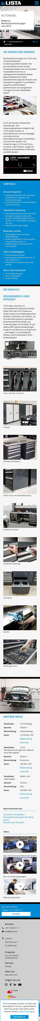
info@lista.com (11, 931)
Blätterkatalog (26, 739)
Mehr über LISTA (11, 975)
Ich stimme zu (19, 1017)
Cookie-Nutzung (25, 1011)
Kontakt (16, 914)
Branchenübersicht (15, 42)
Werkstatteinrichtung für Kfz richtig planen (18, 818)
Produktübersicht (11, 958)
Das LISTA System (12, 955)
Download (24, 742)
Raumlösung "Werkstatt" (13, 822)
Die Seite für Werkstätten (14, 814)
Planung (8, 966)
